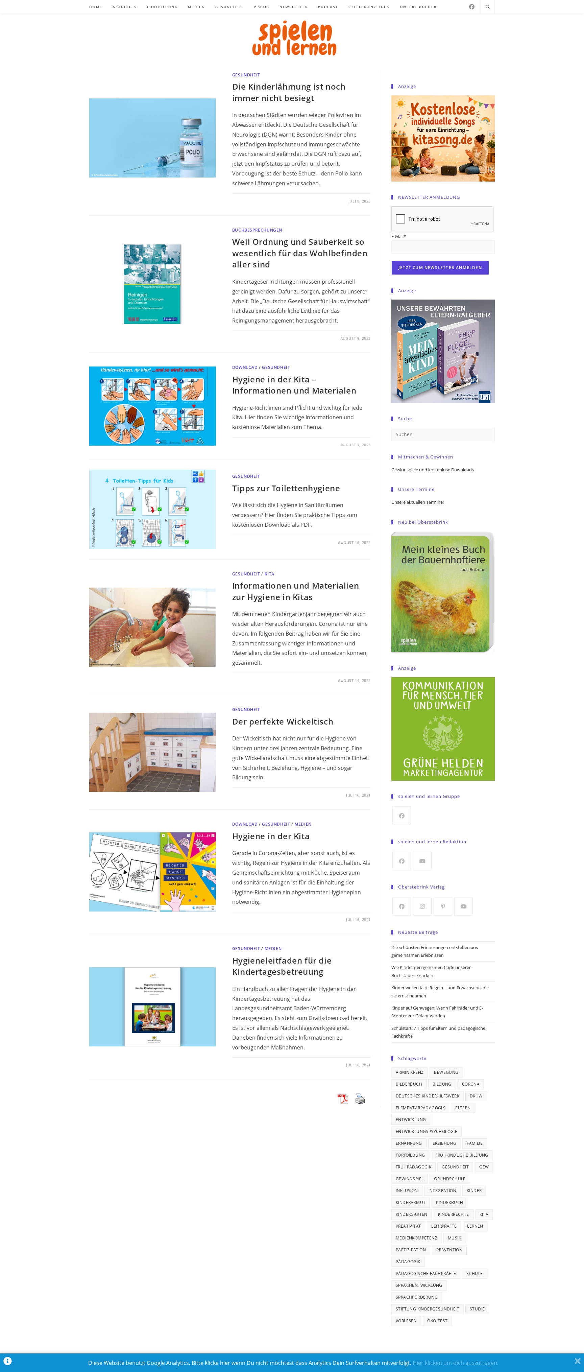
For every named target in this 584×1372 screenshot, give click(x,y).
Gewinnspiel (409, 1179)
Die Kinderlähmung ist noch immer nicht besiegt (289, 92)
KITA (269, 574)
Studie (477, 1309)
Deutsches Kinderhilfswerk (427, 1096)
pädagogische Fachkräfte (426, 1273)
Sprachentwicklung (419, 1285)
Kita (484, 1214)
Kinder (474, 1190)
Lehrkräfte (444, 1226)
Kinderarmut (410, 1202)
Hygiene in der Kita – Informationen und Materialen (294, 385)
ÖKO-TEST (437, 1321)
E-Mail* (398, 236)
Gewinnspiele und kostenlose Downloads (432, 470)
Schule (474, 1273)
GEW (484, 1167)
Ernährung (409, 1143)
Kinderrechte (453, 1214)
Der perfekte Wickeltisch (282, 721)
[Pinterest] (443, 906)
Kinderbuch (449, 1202)
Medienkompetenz (416, 1238)
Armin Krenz (409, 1072)
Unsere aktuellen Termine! (417, 502)
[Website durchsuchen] (487, 7)
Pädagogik (408, 1261)
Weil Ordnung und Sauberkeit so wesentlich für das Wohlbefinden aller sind (300, 253)
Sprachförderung (417, 1297)
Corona (471, 1084)
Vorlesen (406, 1321)
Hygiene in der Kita (271, 836)
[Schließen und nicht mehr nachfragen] (578, 1363)
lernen (475, 1226)
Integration (442, 1190)
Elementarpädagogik (420, 1108)
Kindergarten (412, 1214)
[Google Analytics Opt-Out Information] (7, 1363)
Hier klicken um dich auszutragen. (455, 1363)
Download (245, 367)
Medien (303, 824)
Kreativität (408, 1226)
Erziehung (445, 1143)
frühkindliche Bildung (461, 1155)
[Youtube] (422, 861)
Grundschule (449, 1179)
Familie (475, 1143)
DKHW (476, 1096)
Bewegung (446, 1072)
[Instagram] (422, 906)
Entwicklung (411, 1119)
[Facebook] (471, 6)
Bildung (442, 1084)
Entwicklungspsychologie (426, 1131)
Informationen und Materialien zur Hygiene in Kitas (295, 591)
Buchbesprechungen (257, 230)
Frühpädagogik (413, 1167)
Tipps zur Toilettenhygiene (286, 488)
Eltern (462, 1108)
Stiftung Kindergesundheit (427, 1309)
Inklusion (407, 1190)
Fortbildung (410, 1155)
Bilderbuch (409, 1084)
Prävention (449, 1250)
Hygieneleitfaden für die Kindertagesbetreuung (282, 966)
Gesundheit (246, 75)
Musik (454, 1238)
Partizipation (411, 1250)
